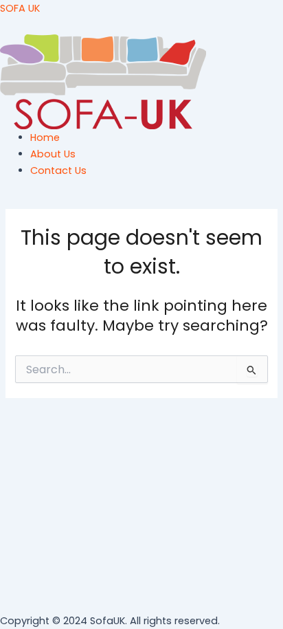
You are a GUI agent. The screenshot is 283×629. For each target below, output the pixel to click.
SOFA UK (20, 8)
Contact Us (58, 170)
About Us (53, 154)
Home (45, 137)
